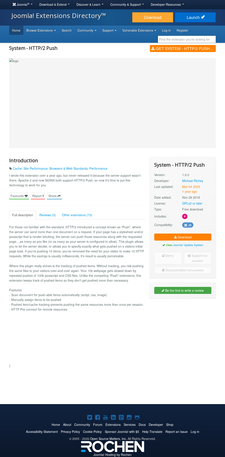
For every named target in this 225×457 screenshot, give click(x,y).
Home (16, 30)
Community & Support (126, 4)
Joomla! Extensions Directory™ (58, 15)
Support (199, 258)
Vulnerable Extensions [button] (138, 30)
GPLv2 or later (192, 203)
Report (37, 196)
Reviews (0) (47, 215)
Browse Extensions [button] (40, 30)
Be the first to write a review (184, 290)
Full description (22, 215)
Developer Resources (166, 4)
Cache (17, 168)
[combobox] (187, 39)
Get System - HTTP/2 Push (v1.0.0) (185, 48)
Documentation (184, 270)
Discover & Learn (88, 4)
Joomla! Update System (188, 245)
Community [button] (86, 30)
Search (67, 30)
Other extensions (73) (77, 215)
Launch (194, 17)
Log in (166, 30)
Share (53, 196)
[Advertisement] (183, 330)
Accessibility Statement (42, 431)
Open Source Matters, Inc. (108, 438)
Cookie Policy (92, 431)
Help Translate (152, 431)
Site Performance (36, 168)
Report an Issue (176, 431)
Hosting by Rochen (112, 454)
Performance (98, 168)
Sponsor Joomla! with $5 (122, 431)
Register (182, 30)
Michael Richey (192, 180)
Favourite (18, 196)
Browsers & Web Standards (68, 168)
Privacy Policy (70, 431)
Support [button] (108, 30)
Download (152, 17)
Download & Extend (53, 4)
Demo (169, 255)
